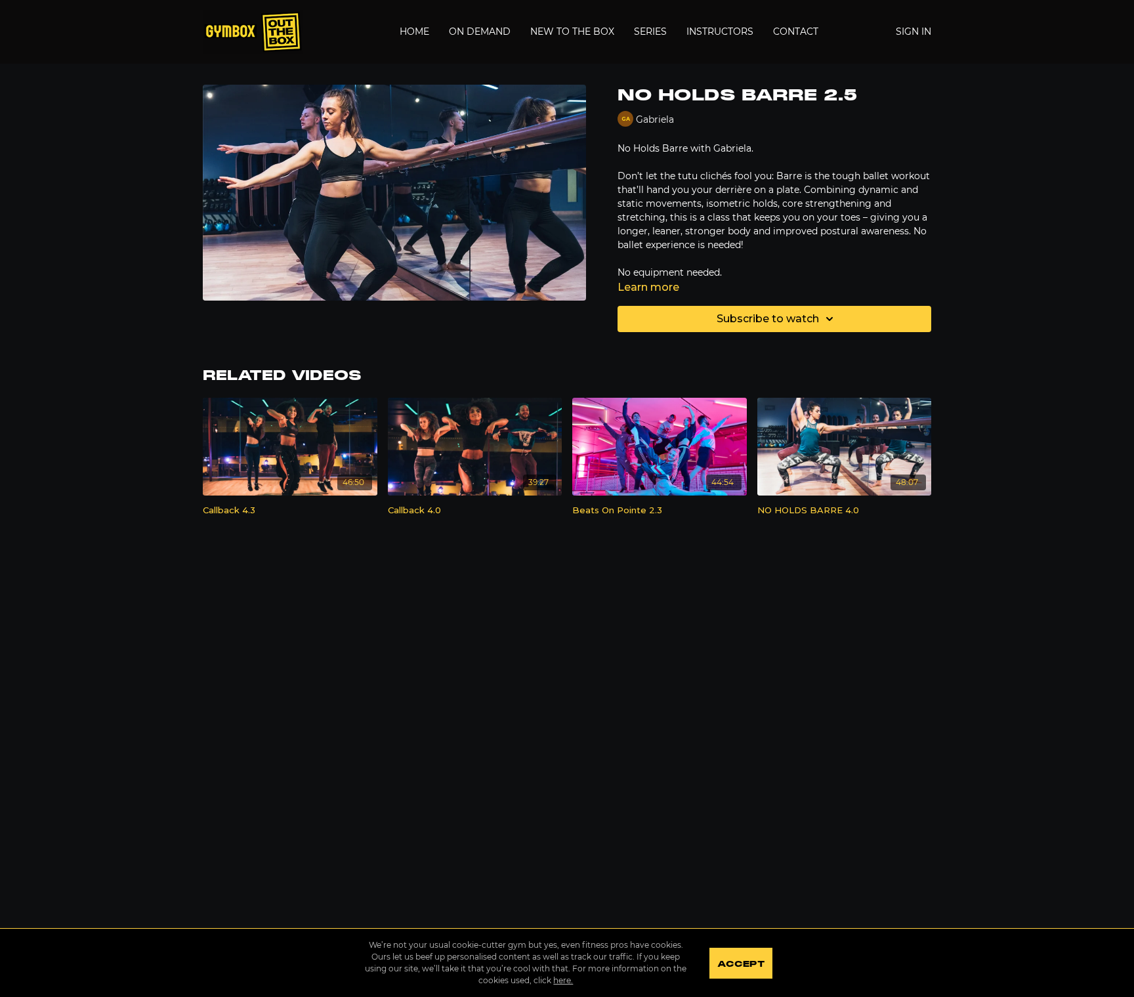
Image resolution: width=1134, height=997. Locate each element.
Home (414, 31)
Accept (740, 964)
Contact (795, 31)
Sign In (913, 31)
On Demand (480, 31)
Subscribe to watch (768, 318)
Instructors (719, 31)
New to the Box (572, 31)
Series (650, 31)
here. (563, 980)
